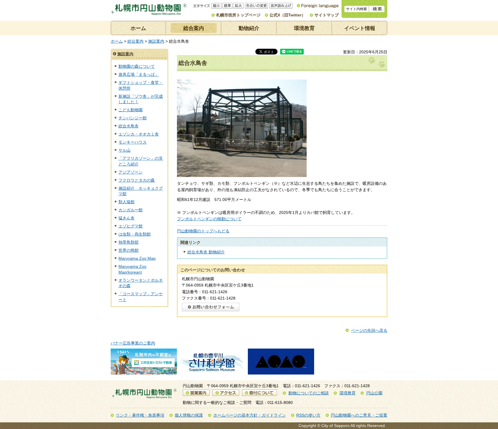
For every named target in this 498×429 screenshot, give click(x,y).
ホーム (138, 28)
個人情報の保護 (189, 415)
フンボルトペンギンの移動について (209, 219)
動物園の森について (136, 66)
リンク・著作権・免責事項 (140, 415)
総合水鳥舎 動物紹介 (206, 252)
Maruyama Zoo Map (137, 258)
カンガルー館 (130, 210)
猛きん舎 (126, 218)
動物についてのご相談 (308, 393)
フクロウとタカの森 (136, 180)
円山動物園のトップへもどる (203, 231)
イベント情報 (359, 28)
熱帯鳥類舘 (128, 242)
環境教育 (304, 28)
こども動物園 (130, 110)
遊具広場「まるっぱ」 (138, 74)
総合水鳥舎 (128, 126)
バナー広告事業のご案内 (133, 343)
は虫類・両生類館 (134, 234)
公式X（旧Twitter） (287, 15)
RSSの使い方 (308, 415)
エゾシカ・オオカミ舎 (138, 134)
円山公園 (374, 393)
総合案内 (193, 28)
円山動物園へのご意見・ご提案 (359, 415)
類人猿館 (126, 202)
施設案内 (156, 41)
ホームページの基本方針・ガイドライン (249, 415)
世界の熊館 (128, 250)
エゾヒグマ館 (130, 226)
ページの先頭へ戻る (369, 330)
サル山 (124, 150)
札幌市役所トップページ (238, 15)
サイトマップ (326, 15)
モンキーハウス (132, 142)
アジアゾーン (130, 172)
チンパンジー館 (132, 118)
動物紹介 (249, 28)
